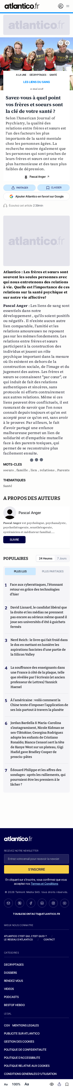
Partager (22, 187)
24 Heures (45, 558)
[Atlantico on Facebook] (31, 903)
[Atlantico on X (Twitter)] (19, 903)
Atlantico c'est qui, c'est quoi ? (25, 936)
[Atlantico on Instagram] (53, 903)
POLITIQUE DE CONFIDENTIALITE (25, 1049)
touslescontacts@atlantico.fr (36, 913)
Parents (63, 470)
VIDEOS (9, 988)
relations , (48, 470)
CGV (7, 1025)
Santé (53, 74)
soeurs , (9, 470)
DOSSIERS (10, 972)
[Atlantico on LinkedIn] (42, 903)
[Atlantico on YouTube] (64, 903)
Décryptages (38, 74)
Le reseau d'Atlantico (18, 939)
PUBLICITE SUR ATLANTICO (22, 1033)
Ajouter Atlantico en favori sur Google (39, 196)
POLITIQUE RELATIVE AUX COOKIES (26, 1065)
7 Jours (62, 558)
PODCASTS (11, 997)
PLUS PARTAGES (53, 571)
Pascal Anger (38, 176)
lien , (35, 470)
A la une (21, 74)
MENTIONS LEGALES (25, 1025)
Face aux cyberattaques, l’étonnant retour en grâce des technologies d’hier (36, 589)
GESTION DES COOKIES (19, 1041)
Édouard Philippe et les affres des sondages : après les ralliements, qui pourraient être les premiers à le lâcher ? (37, 777)
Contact (49, 939)
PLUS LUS (20, 571)
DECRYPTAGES (14, 964)
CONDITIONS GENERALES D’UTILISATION (30, 1073)
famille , (23, 470)
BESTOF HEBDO (14, 1005)
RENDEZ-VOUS (13, 980)
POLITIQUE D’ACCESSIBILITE (22, 1057)
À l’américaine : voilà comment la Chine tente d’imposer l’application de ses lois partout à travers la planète (39, 705)
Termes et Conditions (44, 883)
